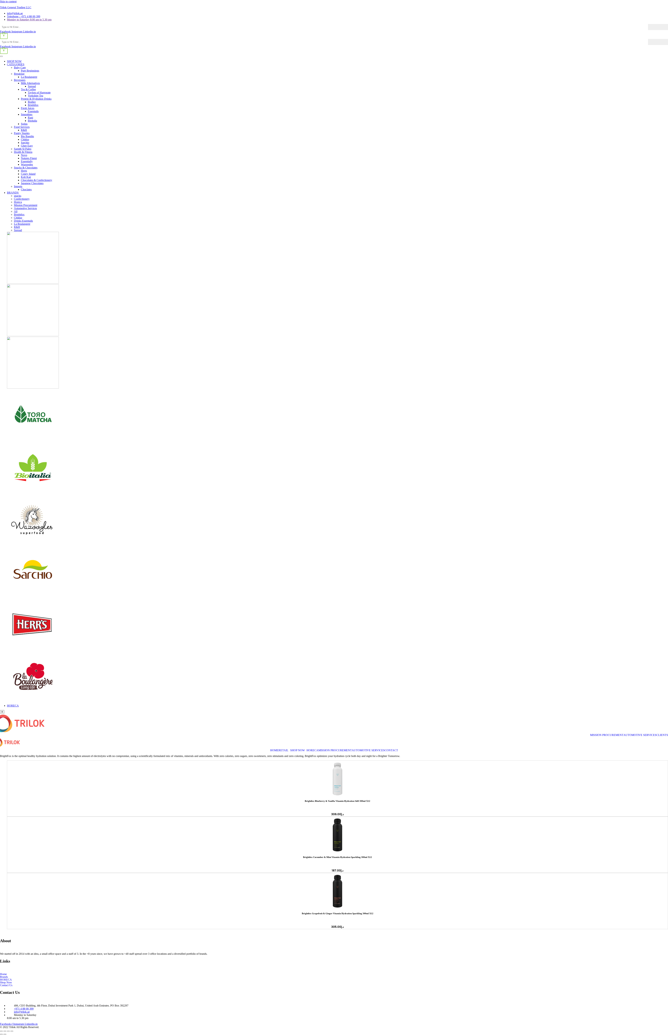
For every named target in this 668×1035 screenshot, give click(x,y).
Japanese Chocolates (32, 183)
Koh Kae (26, 177)
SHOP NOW (14, 61)
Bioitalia (32, 120)
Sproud (32, 86)
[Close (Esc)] (11, 1031)
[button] (284, 750)
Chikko (25, 139)
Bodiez (32, 101)
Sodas (24, 123)
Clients (662, 735)
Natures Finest (29, 158)
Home (274, 750)
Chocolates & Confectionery (36, 180)
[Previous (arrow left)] (1, 1034)
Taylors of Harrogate (39, 92)
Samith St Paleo (22, 148)
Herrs (24, 170)
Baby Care (20, 67)
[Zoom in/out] (1, 1031)
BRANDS (13, 192)
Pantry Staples (22, 133)
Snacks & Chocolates (25, 167)
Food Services (22, 126)
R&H (24, 130)
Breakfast (19, 73)
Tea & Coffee (28, 89)
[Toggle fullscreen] (4, 1031)
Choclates (26, 189)
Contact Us (6, 985)
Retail (283, 750)
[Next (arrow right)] (4, 1034)
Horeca (18, 202)
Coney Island (28, 173)
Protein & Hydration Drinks (36, 98)
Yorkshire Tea (35, 95)
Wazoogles (27, 164)
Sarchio (25, 142)
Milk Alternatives (30, 83)
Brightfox (33, 105)
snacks (17, 195)
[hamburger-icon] (1, 56)
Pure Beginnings (30, 70)
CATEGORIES (15, 64)
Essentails (33, 111)
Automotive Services (25, 208)
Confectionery (22, 198)
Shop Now (297, 750)
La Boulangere (29, 76)
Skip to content (8, 1)
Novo (24, 155)
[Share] (8, 1031)
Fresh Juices (27, 108)
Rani (30, 117)
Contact (391, 750)
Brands (4, 977)
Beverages (19, 80)
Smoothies (26, 114)
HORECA (13, 705)
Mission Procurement (25, 205)
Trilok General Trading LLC (15, 7)
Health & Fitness (23, 151)
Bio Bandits (27, 136)
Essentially (27, 161)
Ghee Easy (27, 145)
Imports (18, 186)
